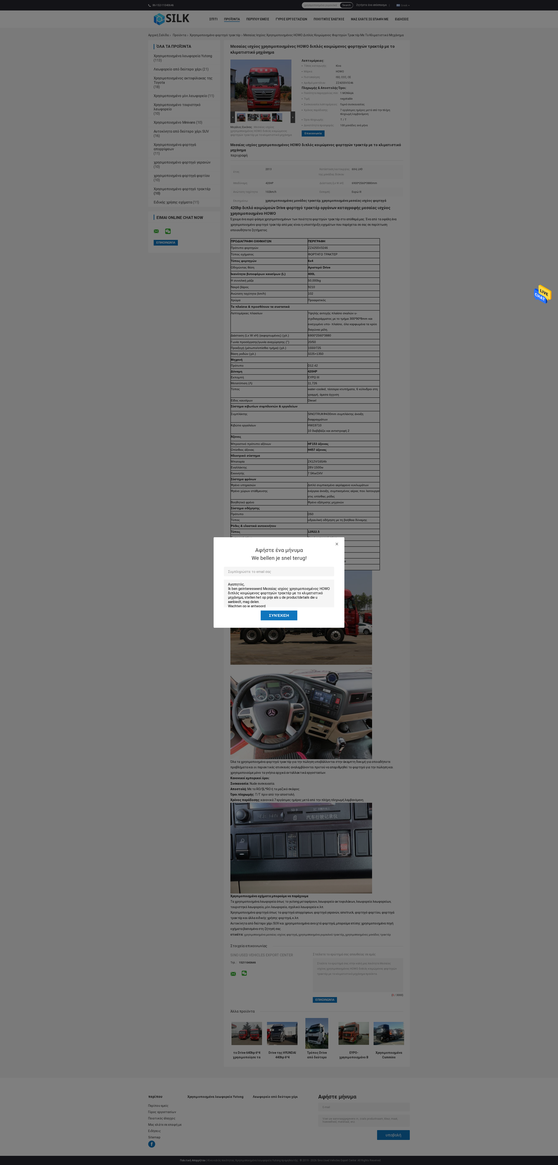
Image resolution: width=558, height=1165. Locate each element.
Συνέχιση (279, 615)
